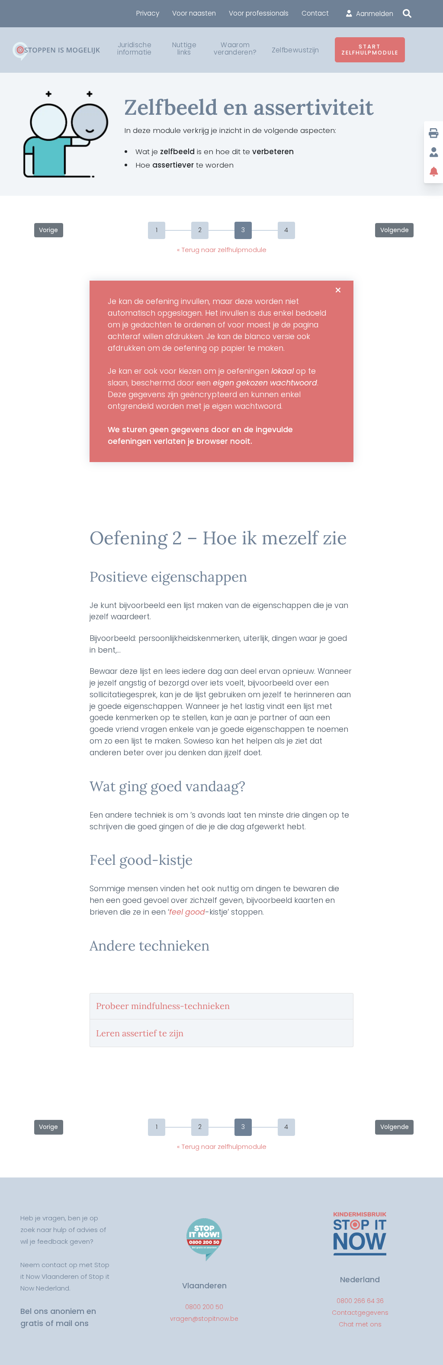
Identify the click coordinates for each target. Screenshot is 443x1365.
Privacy (147, 13)
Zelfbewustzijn (295, 50)
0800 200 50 (204, 1307)
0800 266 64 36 (360, 1301)
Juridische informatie (134, 49)
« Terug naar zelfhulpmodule (221, 249)
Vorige (48, 230)
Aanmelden (374, 13)
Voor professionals (259, 13)
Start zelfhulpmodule (369, 49)
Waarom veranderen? (235, 49)
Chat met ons (360, 1324)
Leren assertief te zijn (139, 1033)
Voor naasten (194, 13)
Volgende (394, 230)
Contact (315, 13)
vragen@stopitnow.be (204, 1318)
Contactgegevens (360, 1312)
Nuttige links (184, 49)
